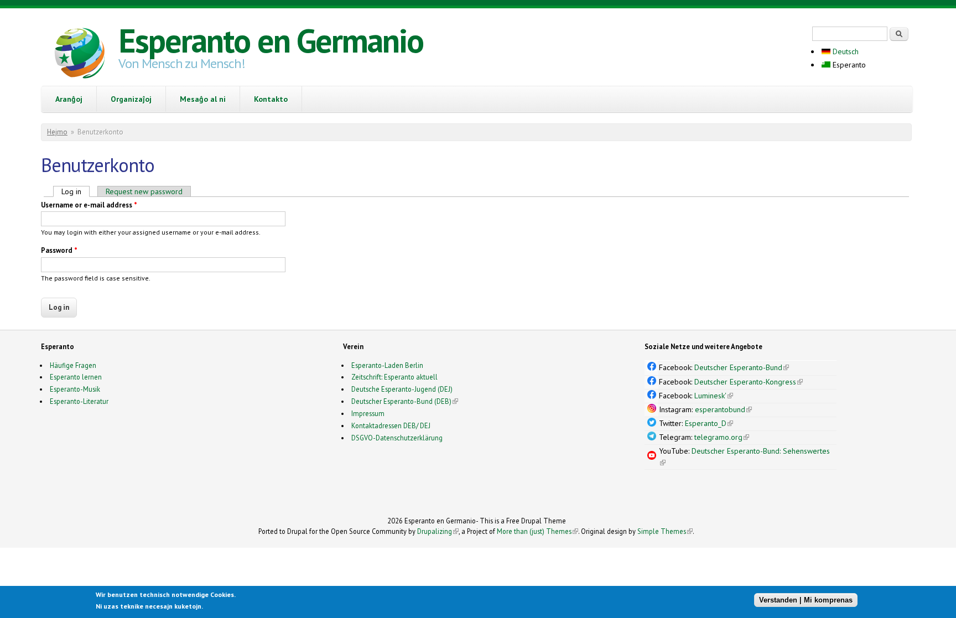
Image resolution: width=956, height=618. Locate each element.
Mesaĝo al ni (203, 99)
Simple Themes (665, 531)
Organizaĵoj (131, 99)
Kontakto (271, 99)
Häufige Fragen (73, 365)
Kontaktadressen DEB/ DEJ (390, 425)
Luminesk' (713, 396)
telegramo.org (721, 437)
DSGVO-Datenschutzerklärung (397, 437)
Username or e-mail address (89, 205)
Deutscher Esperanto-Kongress (748, 382)
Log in (75, 191)
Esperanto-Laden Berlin (387, 365)
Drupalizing (438, 531)
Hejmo (57, 132)
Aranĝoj (68, 99)
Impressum (368, 413)
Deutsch (844, 51)
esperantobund (723, 409)
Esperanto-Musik (75, 389)
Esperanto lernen (76, 376)
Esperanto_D (709, 423)
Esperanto (848, 65)
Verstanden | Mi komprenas (806, 600)
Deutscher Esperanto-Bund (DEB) (401, 401)
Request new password (144, 191)
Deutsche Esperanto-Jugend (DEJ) (402, 389)
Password (59, 250)
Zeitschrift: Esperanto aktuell (394, 376)
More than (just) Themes (537, 531)
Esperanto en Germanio (270, 40)
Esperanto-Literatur (79, 401)
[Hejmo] (79, 54)
